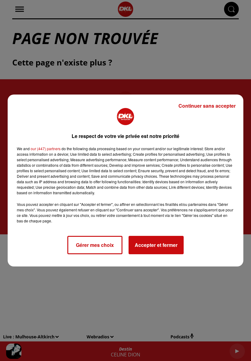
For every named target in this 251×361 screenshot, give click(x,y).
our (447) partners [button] (46, 148)
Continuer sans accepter (207, 105)
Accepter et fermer (156, 244)
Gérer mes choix (95, 244)
